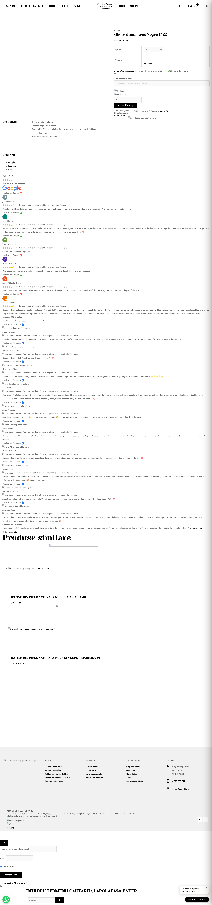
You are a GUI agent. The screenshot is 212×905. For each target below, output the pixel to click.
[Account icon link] (206, 6)
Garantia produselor (53, 766)
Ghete (52, 6)
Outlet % (119, 30)
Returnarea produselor (95, 777)
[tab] (109, 162)
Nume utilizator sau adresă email (14, 849)
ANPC (129, 777)
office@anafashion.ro (181, 789)
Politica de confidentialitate (56, 774)
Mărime (117, 49)
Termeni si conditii (53, 770)
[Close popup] (4, 843)
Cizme (64, 6)
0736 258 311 (119, 115)
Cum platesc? (91, 770)
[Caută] (59, 900)
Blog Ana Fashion (134, 766)
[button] (16, 6)
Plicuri (77, 6)
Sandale (38, 6)
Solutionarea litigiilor (135, 781)
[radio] (178, 57)
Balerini (25, 6)
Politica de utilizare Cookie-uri (58, 777)
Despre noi (131, 770)
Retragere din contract (54, 781)
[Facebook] (200, 819)
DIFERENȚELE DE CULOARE (124, 71)
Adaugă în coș (125, 105)
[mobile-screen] (168, 781)
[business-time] (168, 766)
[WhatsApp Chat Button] (6, 899)
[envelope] (168, 789)
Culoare (118, 60)
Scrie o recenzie (9, 532)
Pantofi (10, 6)
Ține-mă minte (8, 866)
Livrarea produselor (94, 774)
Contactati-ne (131, 774)
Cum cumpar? (92, 766)
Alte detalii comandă (124, 78)
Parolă (3, 858)
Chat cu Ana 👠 (198, 900)
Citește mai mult (195, 528)
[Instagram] (205, 819)
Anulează (148, 63)
